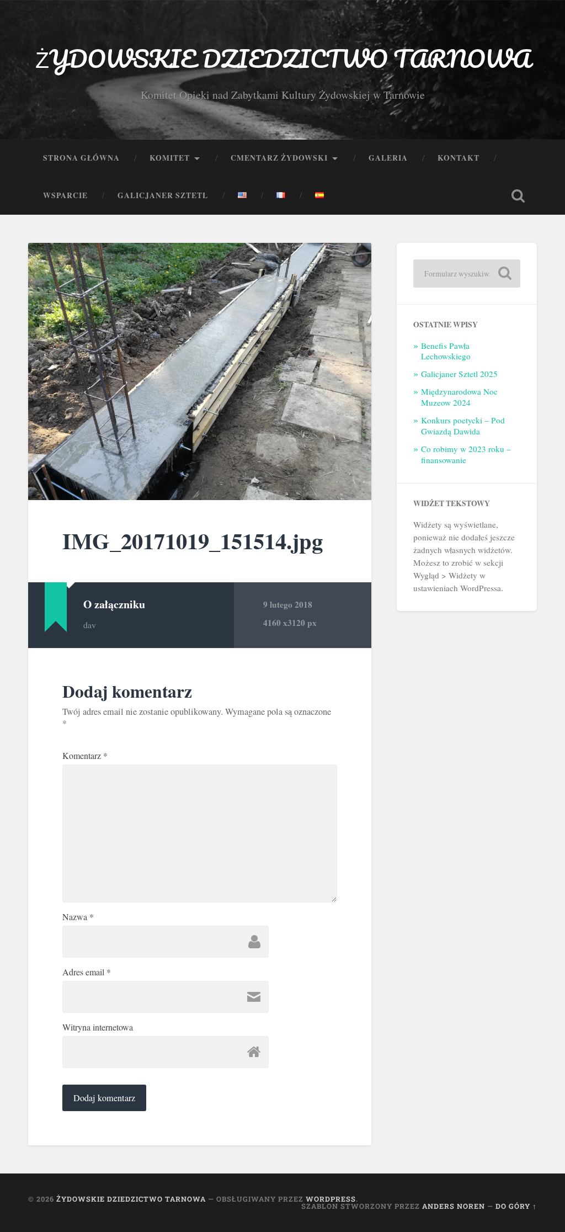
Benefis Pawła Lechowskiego (446, 351)
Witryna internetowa (97, 1027)
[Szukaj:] (466, 273)
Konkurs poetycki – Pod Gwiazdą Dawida (463, 426)
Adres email (86, 972)
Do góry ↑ (516, 1206)
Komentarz (85, 755)
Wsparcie (65, 195)
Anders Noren (453, 1206)
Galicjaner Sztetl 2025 (459, 373)
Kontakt (458, 157)
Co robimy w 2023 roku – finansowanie (466, 454)
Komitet (170, 157)
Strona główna (81, 157)
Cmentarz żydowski (279, 157)
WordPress (331, 1198)
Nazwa (78, 916)
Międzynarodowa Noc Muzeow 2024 (459, 397)
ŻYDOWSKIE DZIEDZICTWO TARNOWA (282, 58)
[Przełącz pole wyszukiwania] (518, 196)
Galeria (388, 157)
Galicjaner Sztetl (163, 195)
